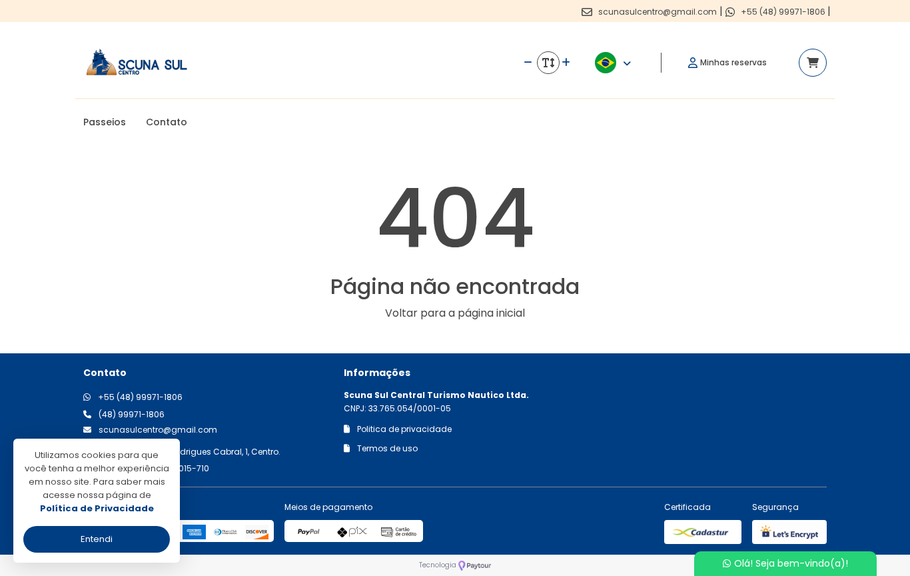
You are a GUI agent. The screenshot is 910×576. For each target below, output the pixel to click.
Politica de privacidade (403, 429)
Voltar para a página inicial (455, 313)
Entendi (97, 539)
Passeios (104, 122)
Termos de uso (386, 448)
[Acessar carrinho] (813, 63)
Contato (166, 122)
